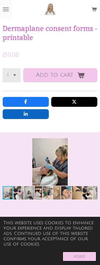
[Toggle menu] (6, 9)
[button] (92, 143)
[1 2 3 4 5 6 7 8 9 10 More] (12, 75)
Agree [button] (79, 256)
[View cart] (94, 9)
